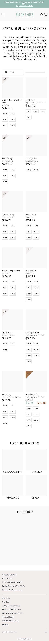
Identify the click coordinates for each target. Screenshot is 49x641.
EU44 (5, 125)
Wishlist (5, 625)
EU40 (5, 114)
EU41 (12, 114)
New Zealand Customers (12, 590)
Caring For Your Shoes (10, 606)
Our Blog (5, 602)
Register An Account (10, 621)
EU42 (5, 119)
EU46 (5, 181)
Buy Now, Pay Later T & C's (12, 613)
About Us (6, 598)
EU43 (13, 119)
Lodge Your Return (9, 575)
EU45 (13, 125)
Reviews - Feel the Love (11, 610)
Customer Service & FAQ (12, 582)
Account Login (8, 617)
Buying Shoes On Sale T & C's (13, 586)
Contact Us (9, 632)
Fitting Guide (7, 579)
